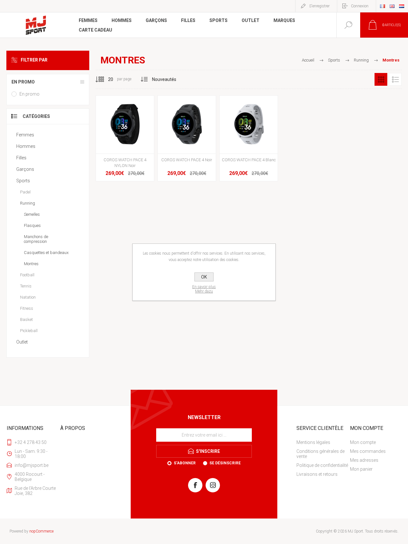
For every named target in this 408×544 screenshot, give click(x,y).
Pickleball (29, 330)
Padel (25, 192)
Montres (31, 263)
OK (204, 276)
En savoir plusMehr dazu (204, 289)
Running (27, 203)
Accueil (308, 60)
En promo (29, 94)
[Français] (382, 6)
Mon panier (361, 469)
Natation (28, 297)
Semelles (32, 214)
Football (27, 274)
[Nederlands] (401, 6)
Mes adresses (364, 460)
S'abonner (185, 463)
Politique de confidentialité (322, 465)
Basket (26, 319)
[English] (392, 6)
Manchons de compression (36, 239)
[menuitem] (322, 442)
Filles (21, 157)
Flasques (32, 225)
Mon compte (363, 442)
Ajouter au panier (124, 137)
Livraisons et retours (317, 474)
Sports (23, 180)
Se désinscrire (225, 463)
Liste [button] (395, 79)
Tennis (26, 286)
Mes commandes (368, 451)
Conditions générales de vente (320, 454)
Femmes (25, 134)
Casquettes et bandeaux (46, 252)
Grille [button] (381, 79)
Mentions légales (313, 442)
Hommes (25, 146)
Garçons (25, 169)
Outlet (22, 342)
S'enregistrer (319, 6)
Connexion (359, 6)
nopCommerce (41, 531)
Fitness (26, 308)
